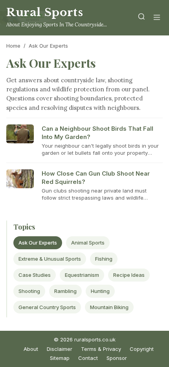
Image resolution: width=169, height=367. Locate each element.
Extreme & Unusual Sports (49, 259)
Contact (88, 358)
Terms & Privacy (101, 349)
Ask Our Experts (37, 242)
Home (13, 46)
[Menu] (157, 17)
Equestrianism (82, 275)
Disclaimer (59, 349)
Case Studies (34, 275)
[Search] (141, 18)
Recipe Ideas (129, 275)
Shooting (29, 291)
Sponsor (117, 358)
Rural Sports (44, 12)
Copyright (142, 349)
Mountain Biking (109, 307)
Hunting (100, 291)
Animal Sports (88, 242)
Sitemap (60, 358)
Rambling (65, 291)
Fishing (103, 259)
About (31, 349)
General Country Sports (47, 307)
